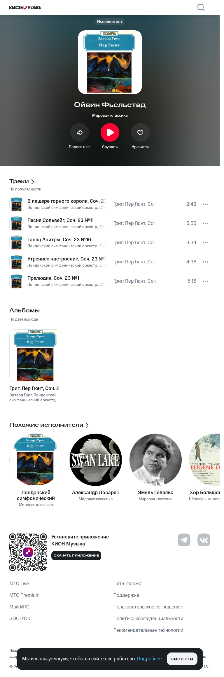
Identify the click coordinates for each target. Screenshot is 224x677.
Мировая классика (110, 115)
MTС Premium (24, 595)
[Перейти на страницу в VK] (203, 539)
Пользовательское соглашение (147, 606)
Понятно (182, 659)
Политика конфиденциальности (148, 618)
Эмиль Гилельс (155, 493)
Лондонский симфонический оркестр (36, 495)
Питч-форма (127, 583)
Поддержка (126, 595)
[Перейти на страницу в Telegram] (184, 539)
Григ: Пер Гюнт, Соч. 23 (35, 388)
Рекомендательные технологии (148, 630)
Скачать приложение (76, 556)
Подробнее (149, 658)
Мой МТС (19, 606)
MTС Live (19, 583)
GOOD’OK (19, 618)
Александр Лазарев (95, 493)
